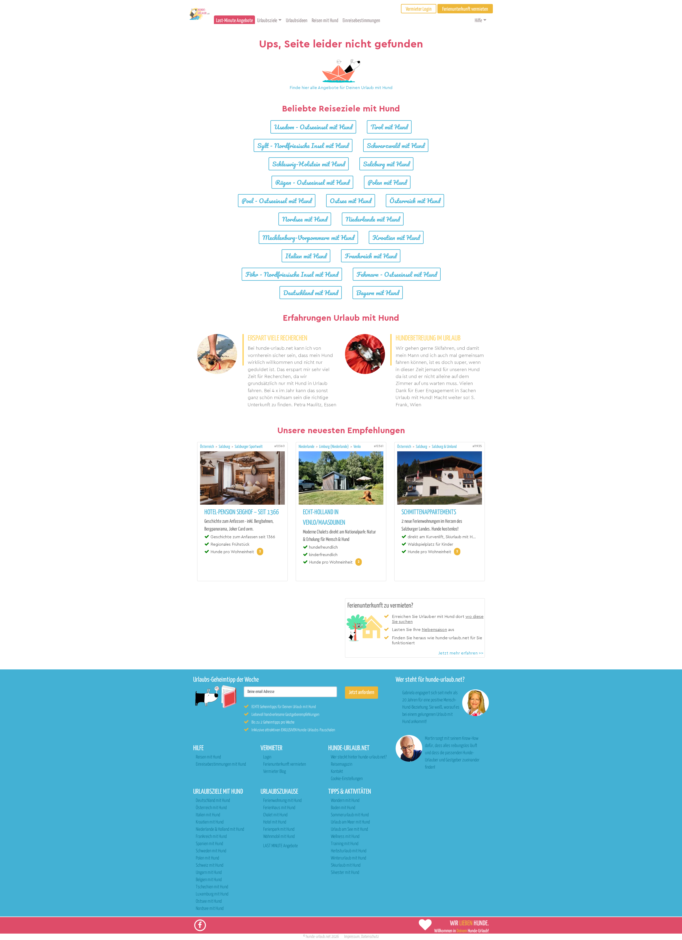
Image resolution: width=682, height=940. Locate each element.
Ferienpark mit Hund (278, 829)
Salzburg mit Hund (386, 164)
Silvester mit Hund (345, 872)
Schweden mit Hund (211, 851)
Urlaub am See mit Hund (349, 829)
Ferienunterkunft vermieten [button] (465, 9)
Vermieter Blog (274, 771)
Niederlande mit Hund (373, 219)
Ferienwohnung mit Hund (282, 800)
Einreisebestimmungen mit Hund (221, 764)
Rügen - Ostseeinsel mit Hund (312, 182)
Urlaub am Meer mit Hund (350, 822)
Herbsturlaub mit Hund (348, 851)
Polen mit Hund (387, 182)
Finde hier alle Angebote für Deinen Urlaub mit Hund (341, 88)
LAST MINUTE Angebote (280, 846)
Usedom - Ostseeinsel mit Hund (313, 127)
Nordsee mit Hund (304, 219)
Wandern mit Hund (345, 800)
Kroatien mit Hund (396, 237)
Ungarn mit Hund (209, 872)
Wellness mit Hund (345, 836)
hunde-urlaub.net (318, 937)
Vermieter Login (419, 9)
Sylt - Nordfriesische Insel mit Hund (303, 145)
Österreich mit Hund (414, 200)
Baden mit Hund (343, 808)
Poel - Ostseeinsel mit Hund (277, 200)
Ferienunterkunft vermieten (284, 764)
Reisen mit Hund (325, 20)
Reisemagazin (341, 764)
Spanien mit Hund (209, 844)
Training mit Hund (344, 844)
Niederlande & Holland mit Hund (220, 829)
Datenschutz (370, 937)
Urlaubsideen (296, 20)
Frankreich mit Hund (371, 256)
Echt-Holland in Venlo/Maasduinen (324, 517)
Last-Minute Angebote (234, 20)
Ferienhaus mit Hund (279, 808)
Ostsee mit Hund (350, 200)
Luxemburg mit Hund (212, 894)
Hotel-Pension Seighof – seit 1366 (241, 512)
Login (267, 757)
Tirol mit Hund (389, 127)
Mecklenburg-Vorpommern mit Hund (308, 237)
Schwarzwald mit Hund (396, 145)
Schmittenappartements (428, 512)
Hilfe (478, 20)
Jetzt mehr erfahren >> (461, 653)
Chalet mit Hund (275, 815)
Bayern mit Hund (377, 292)
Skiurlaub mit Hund (345, 865)
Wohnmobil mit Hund (279, 836)
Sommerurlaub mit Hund (350, 815)
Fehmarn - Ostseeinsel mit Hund (396, 274)
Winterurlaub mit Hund (348, 858)
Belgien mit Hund (209, 880)
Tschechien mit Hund (212, 887)
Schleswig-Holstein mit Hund (308, 164)
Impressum (352, 937)
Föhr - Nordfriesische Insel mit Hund (291, 274)
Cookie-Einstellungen (347, 779)
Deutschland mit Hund (310, 292)
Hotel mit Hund (274, 822)
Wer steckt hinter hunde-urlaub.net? (359, 757)
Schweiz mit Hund (209, 865)
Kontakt (337, 771)
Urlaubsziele (267, 20)
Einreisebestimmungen (361, 20)
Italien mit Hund (306, 256)
